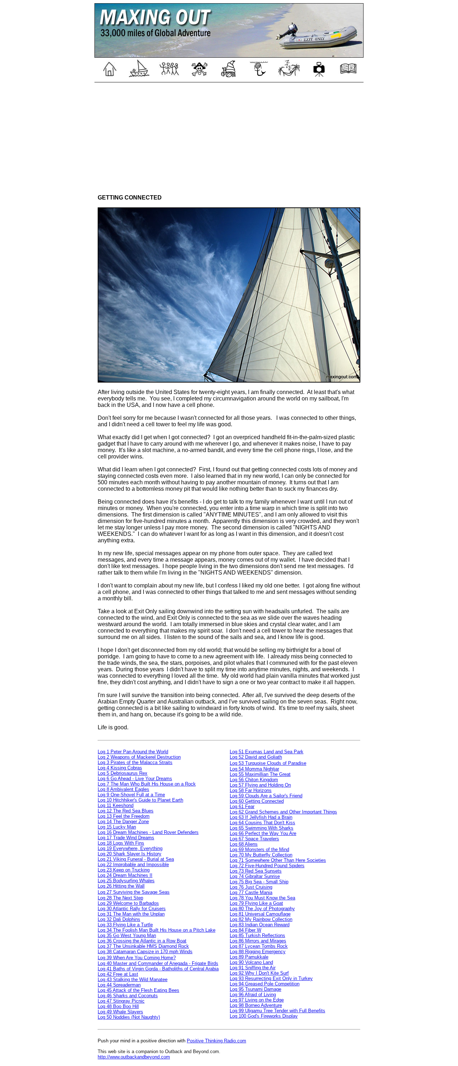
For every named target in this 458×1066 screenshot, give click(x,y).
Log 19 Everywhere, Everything (130, 848)
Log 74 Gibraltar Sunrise (255, 876)
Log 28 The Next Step (120, 898)
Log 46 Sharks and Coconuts (128, 995)
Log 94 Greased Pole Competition (264, 983)
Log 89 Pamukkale (249, 957)
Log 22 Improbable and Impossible (133, 864)
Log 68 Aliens (244, 844)
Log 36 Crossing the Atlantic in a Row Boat (142, 940)
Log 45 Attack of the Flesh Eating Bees (138, 990)
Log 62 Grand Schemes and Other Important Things (283, 812)
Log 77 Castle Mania (251, 892)
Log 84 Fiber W (245, 930)
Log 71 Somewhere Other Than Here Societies (278, 860)
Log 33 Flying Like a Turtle (125, 924)
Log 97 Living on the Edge (257, 1000)
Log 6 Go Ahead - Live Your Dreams (135, 778)
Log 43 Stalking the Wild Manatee (132, 979)
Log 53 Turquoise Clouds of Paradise (268, 763)
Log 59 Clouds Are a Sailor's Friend (266, 795)
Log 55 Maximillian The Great (260, 774)
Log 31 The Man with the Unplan (131, 914)
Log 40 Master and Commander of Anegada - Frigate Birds (158, 963)
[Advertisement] (229, 136)
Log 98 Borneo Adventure (256, 1005)
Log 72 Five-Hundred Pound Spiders (267, 865)
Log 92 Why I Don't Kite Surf (259, 973)
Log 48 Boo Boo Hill (118, 1006)
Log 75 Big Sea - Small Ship (259, 881)
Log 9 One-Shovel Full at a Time (131, 794)
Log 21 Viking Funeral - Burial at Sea (136, 859)
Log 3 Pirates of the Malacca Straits (135, 762)
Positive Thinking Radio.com (216, 1040)
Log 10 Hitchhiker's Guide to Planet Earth (140, 800)
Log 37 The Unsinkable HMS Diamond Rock (143, 946)
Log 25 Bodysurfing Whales (126, 880)
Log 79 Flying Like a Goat (256, 903)
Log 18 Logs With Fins (121, 843)
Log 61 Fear (242, 806)
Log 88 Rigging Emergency (258, 951)
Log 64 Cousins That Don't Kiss (262, 822)
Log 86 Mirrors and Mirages (258, 940)
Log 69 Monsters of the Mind (259, 849)
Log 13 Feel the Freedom (124, 816)
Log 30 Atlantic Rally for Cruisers (132, 908)
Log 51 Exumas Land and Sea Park (266, 751)
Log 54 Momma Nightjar (254, 769)
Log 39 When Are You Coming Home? (137, 957)
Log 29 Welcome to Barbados (128, 903)
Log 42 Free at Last (118, 974)
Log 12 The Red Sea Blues (126, 810)
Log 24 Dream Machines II (125, 875)
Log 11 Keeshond (115, 805)
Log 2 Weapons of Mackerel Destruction (139, 757)
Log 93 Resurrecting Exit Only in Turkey (271, 978)
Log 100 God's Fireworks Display (264, 1016)
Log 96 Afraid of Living (253, 994)
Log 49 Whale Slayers (120, 1011)
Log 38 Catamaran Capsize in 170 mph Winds (145, 951)
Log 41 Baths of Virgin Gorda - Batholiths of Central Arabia (158, 968)
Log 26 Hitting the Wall (121, 886)
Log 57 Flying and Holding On (260, 785)
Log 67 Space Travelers (254, 838)
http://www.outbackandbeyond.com (134, 1057)
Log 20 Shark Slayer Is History (129, 853)
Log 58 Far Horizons (251, 790)
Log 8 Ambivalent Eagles (123, 789)
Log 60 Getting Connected (257, 801)
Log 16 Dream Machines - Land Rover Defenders (148, 832)
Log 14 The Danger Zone (123, 821)
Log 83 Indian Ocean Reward (259, 924)
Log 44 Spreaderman (119, 985)
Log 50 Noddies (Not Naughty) (129, 1017)
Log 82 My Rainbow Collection (261, 919)
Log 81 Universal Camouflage (260, 914)
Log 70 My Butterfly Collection (261, 855)
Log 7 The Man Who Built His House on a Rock (147, 784)
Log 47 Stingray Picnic (121, 1001)
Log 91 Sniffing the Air (253, 967)
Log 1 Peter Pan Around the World (133, 751)
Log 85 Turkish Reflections (257, 935)
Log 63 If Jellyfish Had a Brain (261, 817)
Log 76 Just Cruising (251, 887)
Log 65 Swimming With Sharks (261, 828)
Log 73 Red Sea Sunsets (256, 871)
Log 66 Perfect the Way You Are (263, 833)
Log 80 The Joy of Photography (262, 908)
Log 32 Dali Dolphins (119, 919)
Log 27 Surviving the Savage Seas (134, 892)
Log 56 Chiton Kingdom (254, 779)
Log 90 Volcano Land (251, 962)
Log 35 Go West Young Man (127, 935)
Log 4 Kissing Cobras (120, 767)
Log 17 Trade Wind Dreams (126, 837)
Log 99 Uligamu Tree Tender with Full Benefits (277, 1010)
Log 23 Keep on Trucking (124, 870)
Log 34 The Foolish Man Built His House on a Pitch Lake (156, 930)
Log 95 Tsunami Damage (255, 989)
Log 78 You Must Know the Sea (262, 898)
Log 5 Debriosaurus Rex (122, 773)
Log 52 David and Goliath (256, 757)
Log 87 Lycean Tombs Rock (259, 946)
